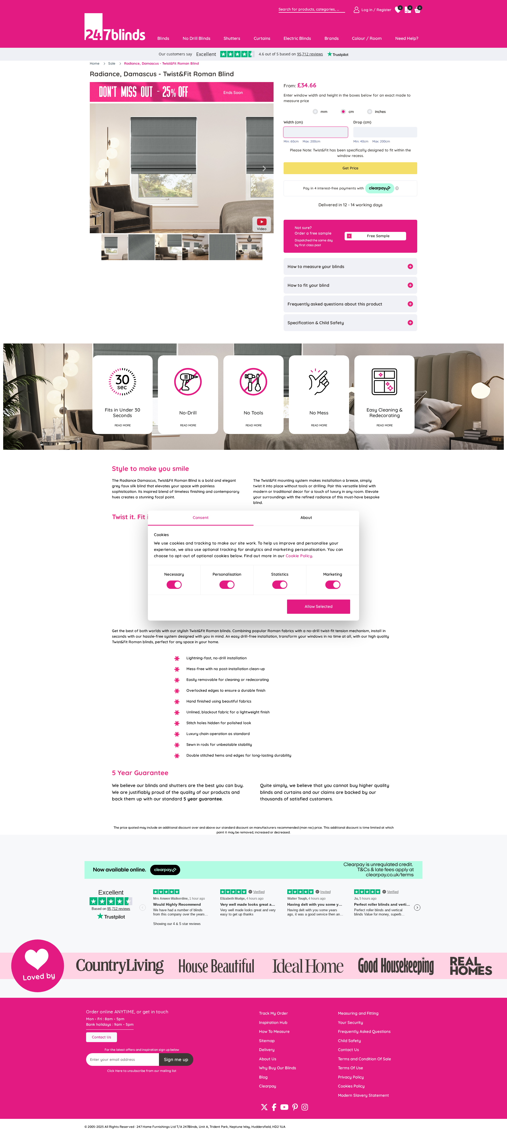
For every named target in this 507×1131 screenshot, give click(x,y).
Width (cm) (293, 122)
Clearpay (267, 1086)
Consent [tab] (201, 517)
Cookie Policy (299, 555)
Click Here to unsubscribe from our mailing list (141, 1071)
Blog (263, 1077)
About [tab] (306, 517)
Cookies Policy (351, 1086)
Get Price (350, 168)
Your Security (350, 1022)
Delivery (267, 1049)
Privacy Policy (351, 1077)
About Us (267, 1058)
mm (324, 111)
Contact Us (101, 1037)
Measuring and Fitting (358, 1013)
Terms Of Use (350, 1067)
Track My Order (273, 1013)
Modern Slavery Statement (363, 1095)
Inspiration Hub (273, 1022)
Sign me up (176, 1059)
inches (380, 111)
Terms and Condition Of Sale (364, 1058)
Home (95, 63)
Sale (112, 63)
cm (351, 111)
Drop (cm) (362, 122)
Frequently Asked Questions (364, 1031)
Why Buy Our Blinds (277, 1067)
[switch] (226, 584)
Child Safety (349, 1040)
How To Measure (274, 1031)
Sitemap (267, 1040)
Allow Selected (318, 606)
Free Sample (378, 235)
